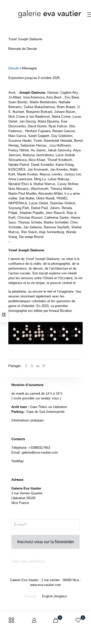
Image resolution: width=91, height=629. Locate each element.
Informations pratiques (27, 420)
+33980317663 (39, 448)
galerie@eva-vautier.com (40, 452)
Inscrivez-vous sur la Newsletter (45, 542)
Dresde (13, 68)
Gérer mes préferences (28, 561)
